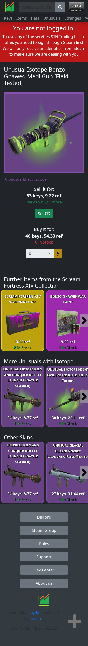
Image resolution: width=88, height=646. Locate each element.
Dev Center (44, 570)
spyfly (33, 612)
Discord (44, 517)
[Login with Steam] (76, 7)
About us (44, 583)
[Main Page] (9, 7)
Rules (44, 543)
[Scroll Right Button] (84, 320)
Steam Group (44, 530)
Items (21, 18)
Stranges (73, 18)
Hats (35, 18)
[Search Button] (60, 7)
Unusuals (52, 18)
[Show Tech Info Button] (74, 621)
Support (44, 556)
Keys (8, 18)
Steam (36, 618)
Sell (41, 213)
